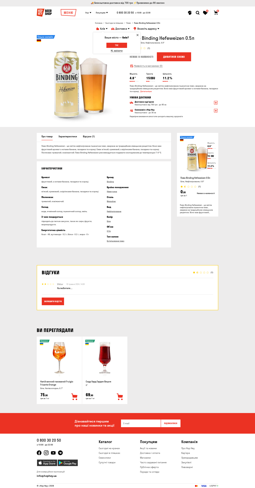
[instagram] (46, 452)
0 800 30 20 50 (125, 12)
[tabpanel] (81, 79)
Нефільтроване (114, 211)
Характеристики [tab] (68, 136)
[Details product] (197, 155)
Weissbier (111, 201)
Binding (110, 181)
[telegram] (60, 452)
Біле (109, 221)
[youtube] (53, 452)
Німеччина (112, 191)
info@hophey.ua (47, 476)
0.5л (109, 231)
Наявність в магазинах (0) (148, 66)
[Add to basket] (74, 397)
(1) (148, 48)
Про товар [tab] (47, 136)
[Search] (197, 13)
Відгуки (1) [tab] (89, 136)
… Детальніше (145, 91)
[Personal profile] (190, 13)
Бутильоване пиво (115, 241)
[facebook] (39, 452)
